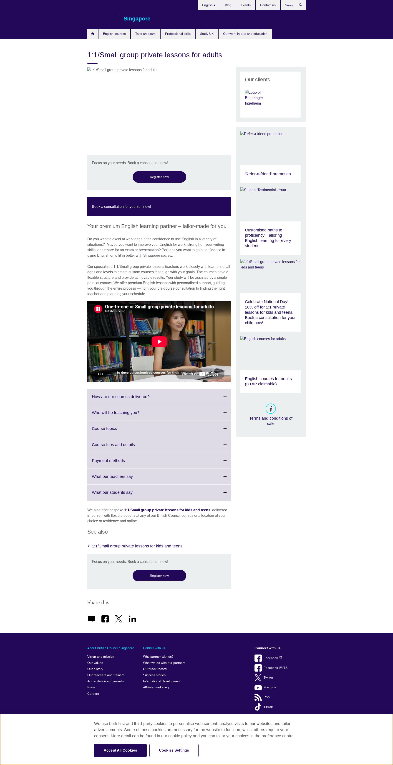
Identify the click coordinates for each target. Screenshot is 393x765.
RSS (267, 697)
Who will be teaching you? (125, 415)
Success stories (154, 675)
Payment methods (118, 463)
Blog (228, 5)
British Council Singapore (100, 19)
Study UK (207, 33)
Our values (95, 663)
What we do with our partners (164, 663)
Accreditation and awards (105, 681)
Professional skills (178, 33)
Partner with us (154, 648)
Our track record (155, 669)
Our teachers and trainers (105, 675)
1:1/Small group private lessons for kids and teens (167, 510)
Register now (159, 177)
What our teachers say (122, 479)
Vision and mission (100, 656)
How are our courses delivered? (131, 399)
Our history (95, 669)
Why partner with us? (158, 656)
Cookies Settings (174, 750)
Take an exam (145, 33)
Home (92, 34)
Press (91, 687)
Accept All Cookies (120, 750)
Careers (93, 693)
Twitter (268, 677)
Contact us (268, 5)
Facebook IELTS (275, 668)
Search (303, 6)
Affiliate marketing (156, 687)
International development (162, 681)
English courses (114, 33)
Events (246, 5)
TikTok (268, 707)
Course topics (114, 431)
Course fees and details (123, 447)
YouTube (270, 687)
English (208, 5)
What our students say (122, 495)
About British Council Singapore (110, 648)
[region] (196, 739)
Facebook (271, 658)
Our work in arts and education (245, 33)
